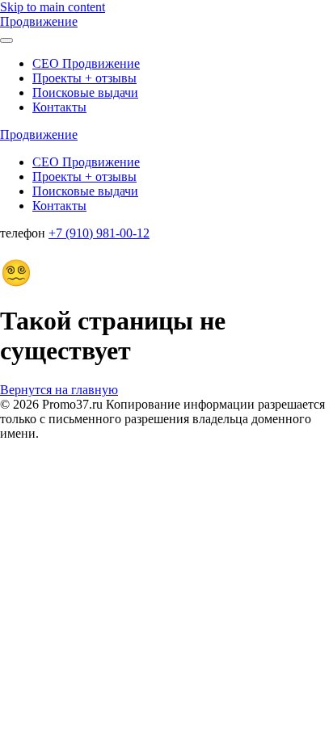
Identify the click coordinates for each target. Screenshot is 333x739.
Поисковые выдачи (85, 92)
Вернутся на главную (59, 390)
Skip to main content (52, 7)
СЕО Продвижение (86, 63)
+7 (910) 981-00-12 (99, 233)
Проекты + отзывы (84, 78)
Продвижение (39, 21)
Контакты (59, 107)
